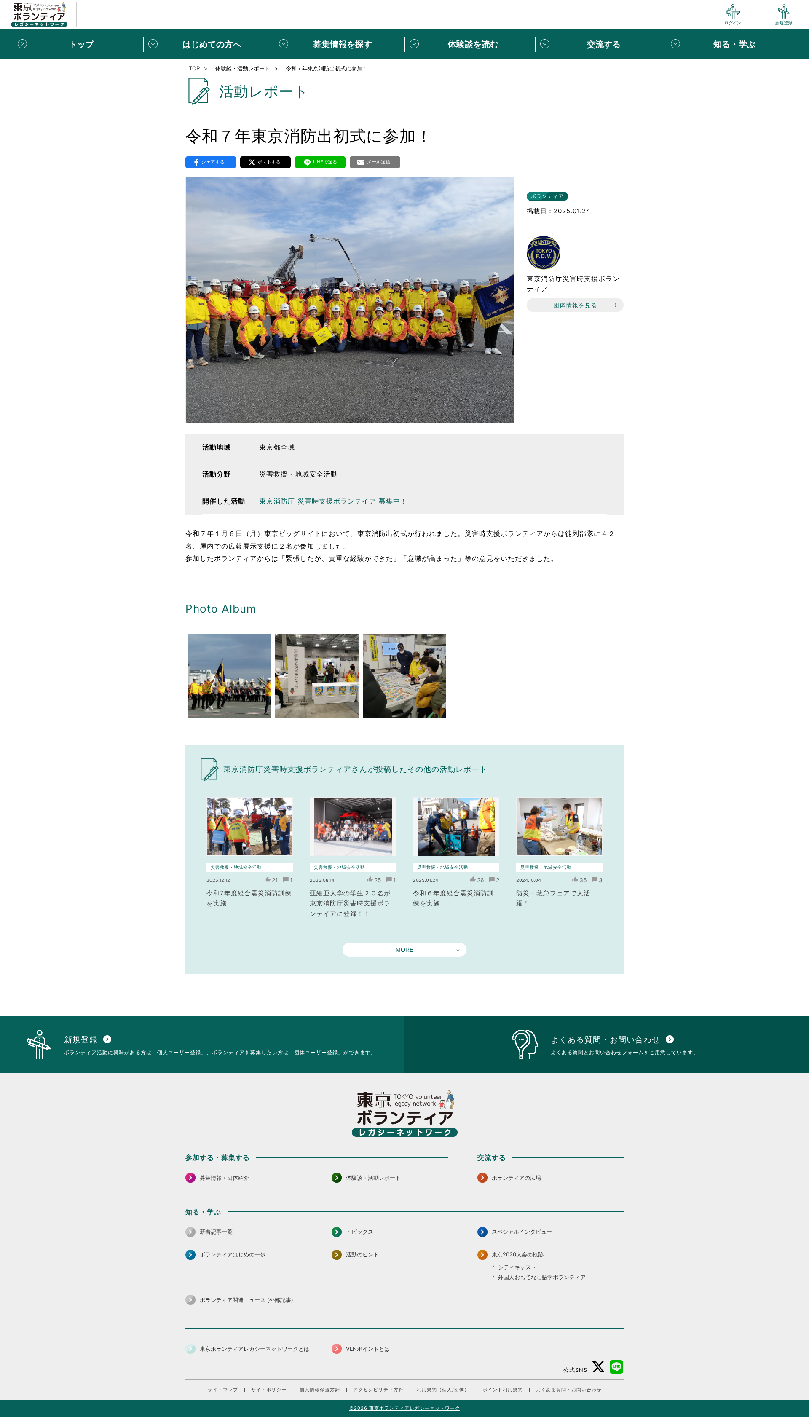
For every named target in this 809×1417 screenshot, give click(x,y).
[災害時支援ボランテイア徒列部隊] (229, 676)
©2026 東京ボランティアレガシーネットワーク (404, 1408)
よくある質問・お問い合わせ (569, 1390)
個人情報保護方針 (320, 1390)
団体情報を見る (575, 304)
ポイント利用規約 (502, 1390)
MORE (404, 949)
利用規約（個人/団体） (443, 1390)
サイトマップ (223, 1390)
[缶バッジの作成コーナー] (404, 676)
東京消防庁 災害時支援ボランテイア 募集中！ (333, 501)
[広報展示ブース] (317, 676)
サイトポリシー (269, 1390)
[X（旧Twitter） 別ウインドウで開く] (598, 1367)
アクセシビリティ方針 (378, 1390)
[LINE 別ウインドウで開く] (617, 1367)
